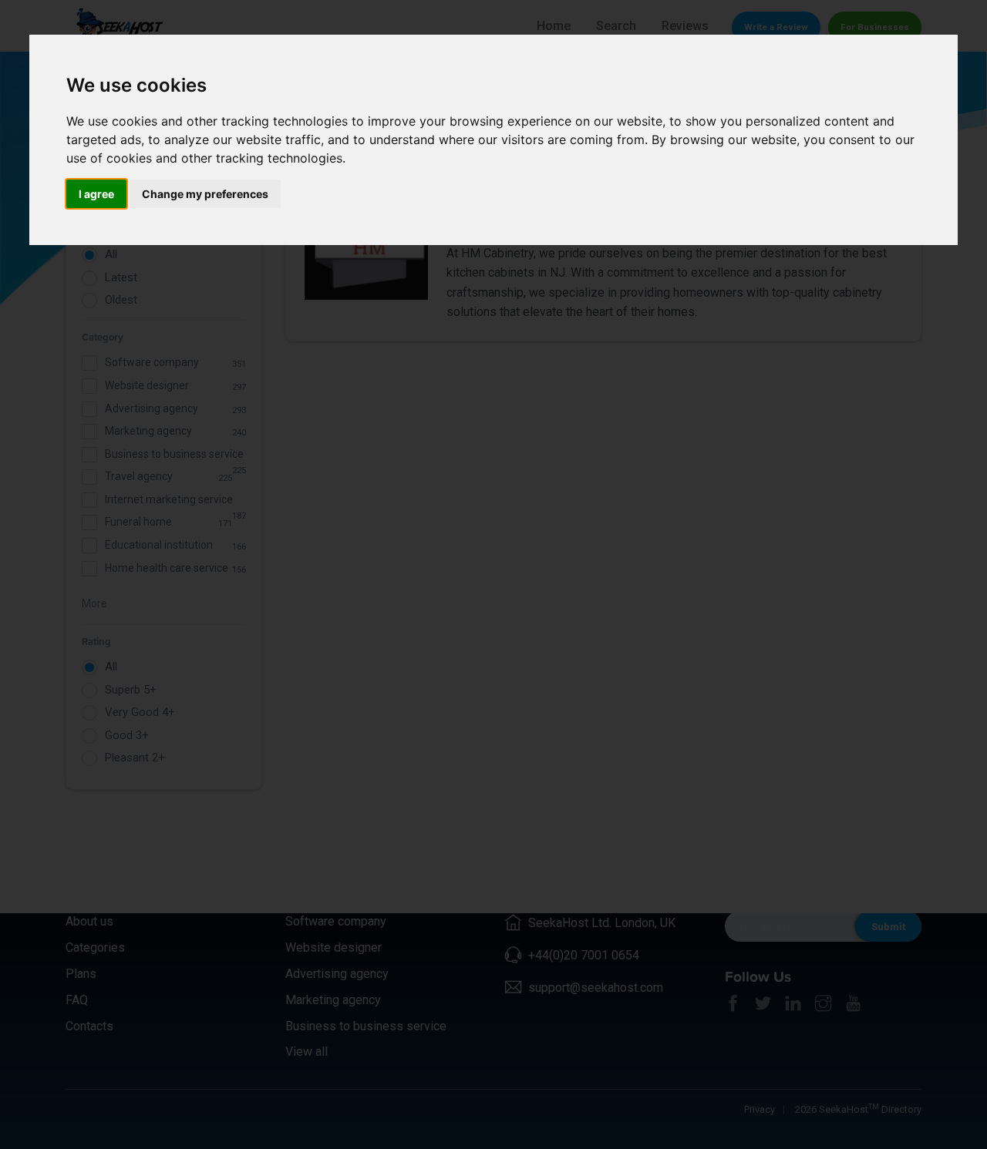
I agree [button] (96, 193)
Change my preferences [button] (205, 193)
